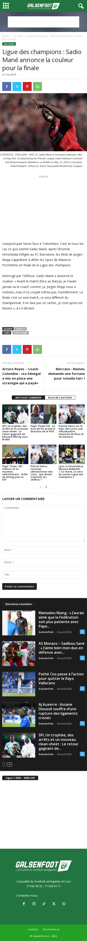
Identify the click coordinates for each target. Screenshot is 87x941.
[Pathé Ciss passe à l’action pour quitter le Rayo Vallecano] (18, 684)
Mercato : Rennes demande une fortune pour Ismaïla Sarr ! (66, 373)
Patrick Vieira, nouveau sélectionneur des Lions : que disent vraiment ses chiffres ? (42, 472)
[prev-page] (41, 487)
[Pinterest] (27, 86)
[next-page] (46, 487)
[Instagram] (34, 904)
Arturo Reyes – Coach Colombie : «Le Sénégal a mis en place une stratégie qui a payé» (21, 376)
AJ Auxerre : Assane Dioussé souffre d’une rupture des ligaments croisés (58, 711)
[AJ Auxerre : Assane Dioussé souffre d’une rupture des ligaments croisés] (18, 714)
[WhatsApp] (37, 86)
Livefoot (33, 929)
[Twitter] (16, 86)
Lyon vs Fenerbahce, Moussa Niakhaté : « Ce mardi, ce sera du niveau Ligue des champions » (71, 471)
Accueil (5, 36)
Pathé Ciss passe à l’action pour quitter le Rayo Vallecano (61, 678)
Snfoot (20, 328)
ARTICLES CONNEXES (28, 397)
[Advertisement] (43, 21)
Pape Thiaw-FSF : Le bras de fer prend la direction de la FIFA (43, 428)
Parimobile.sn (51, 929)
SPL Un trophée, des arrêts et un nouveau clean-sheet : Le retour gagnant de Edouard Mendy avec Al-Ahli (15, 432)
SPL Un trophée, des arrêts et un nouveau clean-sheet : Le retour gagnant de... (59, 742)
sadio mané (20, 332)
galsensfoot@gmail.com (55, 895)
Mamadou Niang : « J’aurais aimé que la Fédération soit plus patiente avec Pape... (61, 619)
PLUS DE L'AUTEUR (60, 397)
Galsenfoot (46, 632)
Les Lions (18, 36)
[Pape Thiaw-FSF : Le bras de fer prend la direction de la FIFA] (44, 414)
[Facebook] (6, 86)
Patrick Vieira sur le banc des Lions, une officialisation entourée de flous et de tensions (71, 431)
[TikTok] (44, 904)
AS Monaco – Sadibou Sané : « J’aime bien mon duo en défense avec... (62, 648)
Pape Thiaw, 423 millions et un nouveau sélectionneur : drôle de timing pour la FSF (15, 472)
